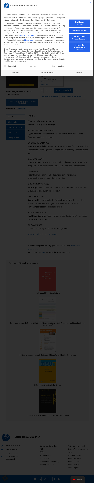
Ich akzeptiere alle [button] (79, 30)
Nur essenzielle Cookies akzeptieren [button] (79, 38)
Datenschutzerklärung (27, 35)
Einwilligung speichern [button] (79, 23)
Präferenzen (15, 73)
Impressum (79, 73)
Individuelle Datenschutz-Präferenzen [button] (79, 47)
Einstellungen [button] (29, 40)
